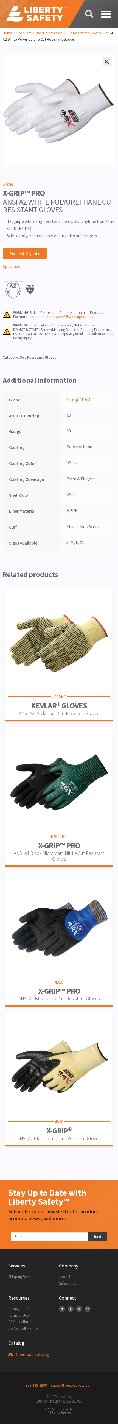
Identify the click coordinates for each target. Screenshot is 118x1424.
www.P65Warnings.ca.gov (74, 316)
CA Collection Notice (24, 1321)
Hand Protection (49, 32)
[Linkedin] (62, 1309)
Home (7, 32)
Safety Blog (68, 1283)
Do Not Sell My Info (23, 1328)
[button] (106, 14)
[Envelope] (88, 1309)
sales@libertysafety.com (70, 1385)
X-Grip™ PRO (78, 399)
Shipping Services (22, 1276)
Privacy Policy (19, 1308)
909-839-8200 (36, 1385)
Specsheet (12, 266)
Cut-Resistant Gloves (83, 32)
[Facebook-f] (71, 1309)
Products (24, 32)
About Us (66, 1276)
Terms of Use (18, 1315)
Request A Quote (24, 253)
